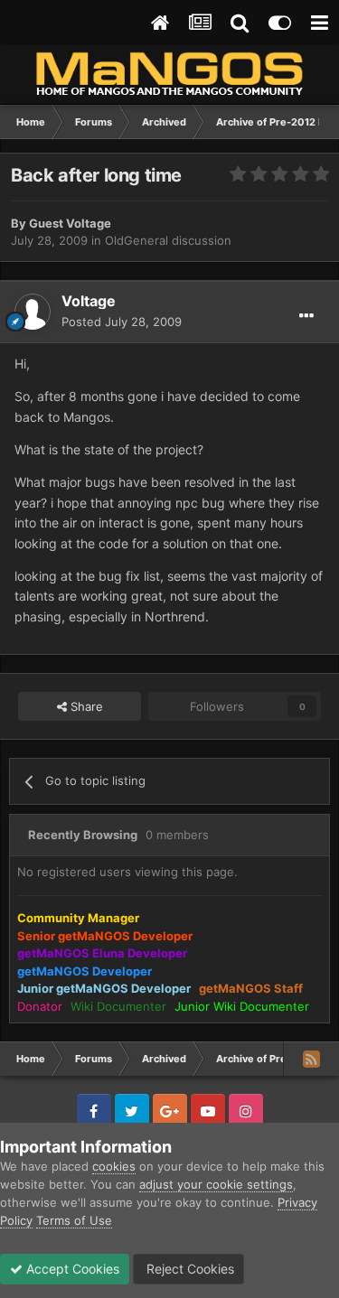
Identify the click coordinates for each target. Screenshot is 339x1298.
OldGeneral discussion (168, 240)
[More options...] (306, 316)
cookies (114, 1166)
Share (85, 706)
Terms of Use (74, 1220)
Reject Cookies (188, 1268)
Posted (121, 321)
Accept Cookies (71, 1268)
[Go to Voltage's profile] (32, 312)
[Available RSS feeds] (311, 1058)
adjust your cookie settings (216, 1184)
